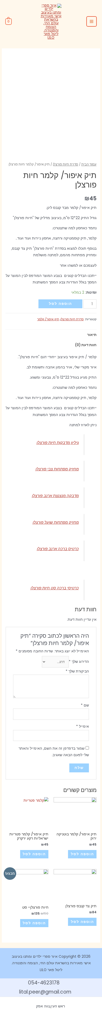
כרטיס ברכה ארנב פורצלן (58, 548)
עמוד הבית (89, 164)
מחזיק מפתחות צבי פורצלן (57, 469)
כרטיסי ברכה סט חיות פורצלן (55, 588)
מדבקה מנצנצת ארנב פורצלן (55, 495)
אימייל (82, 726)
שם (85, 705)
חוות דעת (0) (86, 345)
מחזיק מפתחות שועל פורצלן (56, 522)
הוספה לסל (60, 303)
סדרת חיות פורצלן (65, 164)
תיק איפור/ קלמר (48, 319)
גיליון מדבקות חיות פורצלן (58, 442)
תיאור (92, 334)
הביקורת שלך (77, 671)
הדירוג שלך (79, 661)
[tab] (51, 335)
